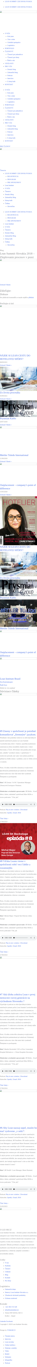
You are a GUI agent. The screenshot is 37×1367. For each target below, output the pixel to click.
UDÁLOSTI (9, 63)
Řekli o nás (11, 60)
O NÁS (7, 33)
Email (15, 813)
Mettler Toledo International (14, 455)
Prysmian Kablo (8, 418)
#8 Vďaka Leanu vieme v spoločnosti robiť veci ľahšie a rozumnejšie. (15, 864)
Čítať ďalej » (4, 818)
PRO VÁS (8, 66)
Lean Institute (9, 185)
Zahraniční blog (12, 72)
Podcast (9, 75)
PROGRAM (11, 179)
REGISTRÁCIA (12, 176)
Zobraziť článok (5, 285)
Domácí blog (11, 69)
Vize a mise (11, 39)
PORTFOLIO (9, 48)
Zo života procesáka (10, 392)
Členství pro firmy (13, 57)
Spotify (9, 813)
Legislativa (10, 45)
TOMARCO (11, 1330)
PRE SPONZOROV (14, 182)
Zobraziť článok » (6, 365)
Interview (10, 78)
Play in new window (12, 809)
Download (23, 809)
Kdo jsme (10, 36)
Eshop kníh (8, 200)
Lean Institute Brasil (10, 678)
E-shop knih (11, 81)
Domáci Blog (9, 194)
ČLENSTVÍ (9, 51)
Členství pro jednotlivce (15, 54)
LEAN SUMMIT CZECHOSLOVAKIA (18, 1)
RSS (19, 813)
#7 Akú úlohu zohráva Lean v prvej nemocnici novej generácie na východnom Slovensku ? (17, 998)
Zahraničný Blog (10, 197)
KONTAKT (9, 84)
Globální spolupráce (13, 42)
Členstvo (8, 191)
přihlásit (31, 297)
